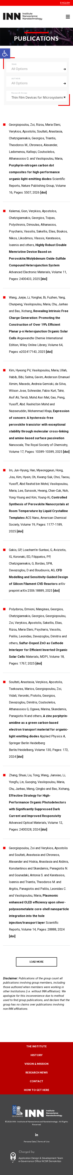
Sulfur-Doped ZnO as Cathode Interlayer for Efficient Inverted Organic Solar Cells (38, 650)
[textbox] (34, 68)
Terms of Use (43, 1142)
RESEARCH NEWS (37, 1072)
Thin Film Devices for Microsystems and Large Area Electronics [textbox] (37, 97)
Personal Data (30, 1142)
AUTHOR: (16, 78)
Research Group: (19, 93)
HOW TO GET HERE (36, 1090)
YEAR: (14, 64)
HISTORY (36, 1055)
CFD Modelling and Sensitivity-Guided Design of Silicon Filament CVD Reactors (38, 577)
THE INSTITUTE (36, 1046)
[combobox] (36, 68)
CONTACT (36, 1081)
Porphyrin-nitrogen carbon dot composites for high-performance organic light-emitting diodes (34, 172)
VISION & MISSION (36, 1063)
